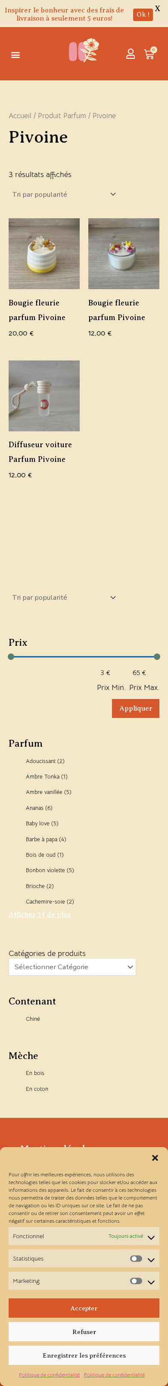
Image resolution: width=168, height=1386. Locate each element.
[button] (155, 1158)
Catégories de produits (47, 953)
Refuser (84, 1331)
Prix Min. (111, 687)
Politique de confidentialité (49, 1374)
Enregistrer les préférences (84, 1355)
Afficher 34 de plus (40, 914)
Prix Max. (144, 687)
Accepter (84, 1308)
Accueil (20, 115)
